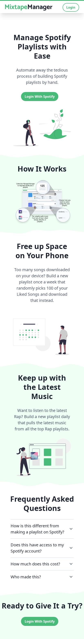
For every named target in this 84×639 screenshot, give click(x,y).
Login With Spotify (40, 96)
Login (70, 7)
